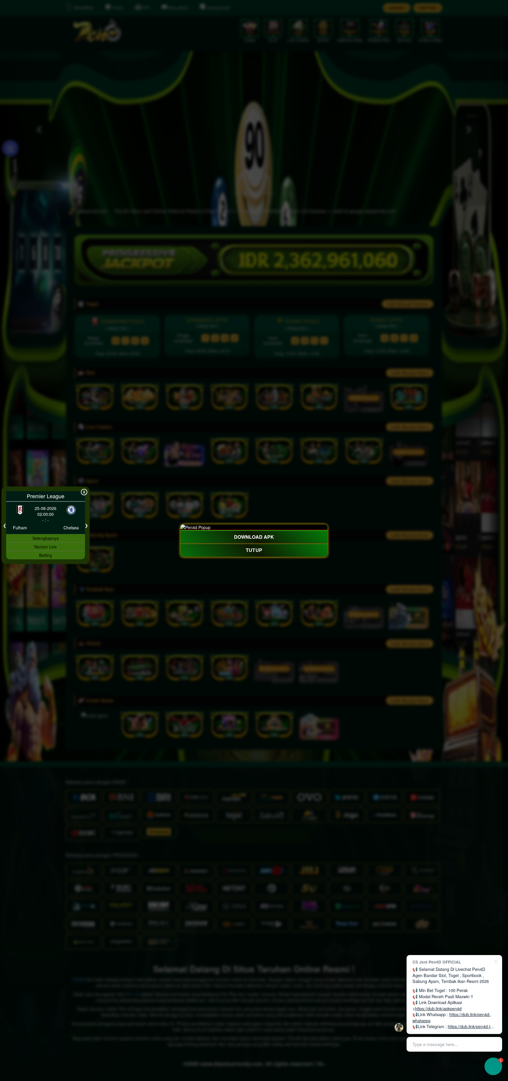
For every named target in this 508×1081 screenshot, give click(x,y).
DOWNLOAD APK (254, 536)
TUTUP (254, 550)
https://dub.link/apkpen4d (438, 1008)
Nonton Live (45, 547)
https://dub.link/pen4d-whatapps (451, 1017)
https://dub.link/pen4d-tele (472, 1026)
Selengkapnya (45, 538)
